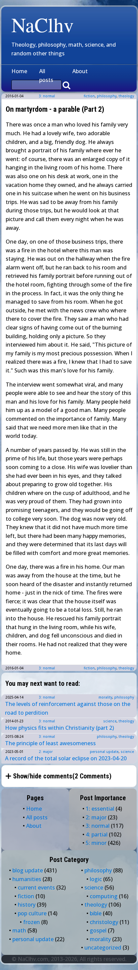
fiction (89, 96)
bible (95, 913)
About (80, 71)
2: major (46, 751)
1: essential (100, 808)
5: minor (96, 843)
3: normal (47, 96)
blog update (27, 870)
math (19, 930)
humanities (26, 879)
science (110, 721)
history (27, 904)
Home (19, 71)
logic (96, 879)
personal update (104, 751)
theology (126, 96)
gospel (98, 930)
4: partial (97, 834)
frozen (31, 922)
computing (104, 896)
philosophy (107, 96)
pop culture (32, 913)
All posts (46, 75)
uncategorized (102, 947)
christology (104, 922)
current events (36, 887)
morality (105, 697)
